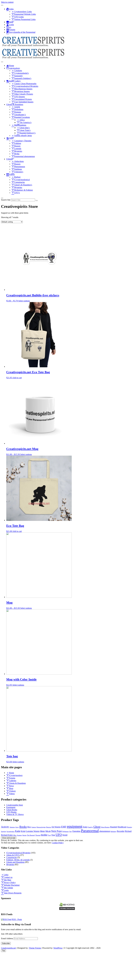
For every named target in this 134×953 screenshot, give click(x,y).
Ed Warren (56, 827)
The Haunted (31, 835)
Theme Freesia (35, 948)
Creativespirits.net (8, 948)
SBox (14, 835)
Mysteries (10, 864)
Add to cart (17, 378)
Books (23, 826)
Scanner (19, 835)
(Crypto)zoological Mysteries (18, 853)
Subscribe (6, 943)
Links (6, 875)
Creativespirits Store (14, 805)
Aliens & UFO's (13, 855)
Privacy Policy (10, 882)
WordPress (57, 948)
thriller (44, 834)
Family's (90, 827)
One (70, 831)
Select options (24, 301)
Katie (17, 831)
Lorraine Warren (33, 831)
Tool (49, 835)
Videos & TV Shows (15, 814)
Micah (48, 831)
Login (6, 890)
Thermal (37, 835)
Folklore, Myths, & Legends (18, 860)
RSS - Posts (17, 919)
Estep (85, 827)
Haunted (113, 827)
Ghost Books (11, 810)
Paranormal (90, 831)
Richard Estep (7, 835)
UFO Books (11, 812)
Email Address (7, 938)
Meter (42, 831)
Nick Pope (56, 831)
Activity (5, 826)
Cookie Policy (58, 843)
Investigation (11, 831)
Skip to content (7, 2)
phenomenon (104, 831)
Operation (76, 831)
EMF (63, 826)
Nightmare (65, 831)
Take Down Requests (12, 893)
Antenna (12, 827)
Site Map (7, 880)
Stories (24, 835)
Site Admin (8, 888)
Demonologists (41, 827)
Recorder (120, 831)
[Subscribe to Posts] (6, 919)
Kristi (23, 831)
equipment (74, 826)
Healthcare (122, 827)
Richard (128, 831)
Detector (48, 827)
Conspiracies (11, 857)
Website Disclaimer (12, 885)
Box (29, 827)
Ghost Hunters (105, 827)
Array (17, 827)
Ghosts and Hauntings (15, 862)
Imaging (3, 831)
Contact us (8, 877)
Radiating (113, 831)
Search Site (5, 200)
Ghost (96, 826)
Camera (33, 827)
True (53, 835)
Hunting (129, 827)
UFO (59, 834)
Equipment (10, 807)
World (64, 835)
